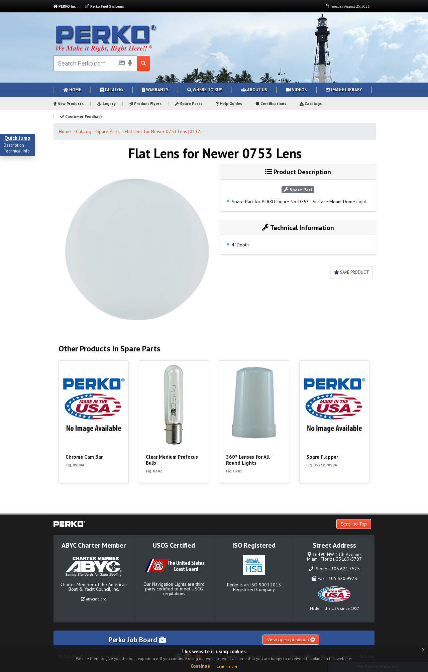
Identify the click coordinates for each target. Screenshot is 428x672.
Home (74, 90)
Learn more (227, 666)
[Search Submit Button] (143, 63)
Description (14, 145)
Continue (200, 666)
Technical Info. (17, 151)
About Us (256, 90)
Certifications (272, 103)
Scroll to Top (354, 524)
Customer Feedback (83, 116)
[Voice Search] (130, 63)
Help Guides (230, 103)
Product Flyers (147, 103)
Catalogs (313, 103)
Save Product (354, 272)
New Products (70, 103)
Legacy (109, 103)
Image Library (346, 90)
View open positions (288, 639)
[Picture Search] (120, 64)
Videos (299, 90)
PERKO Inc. (67, 6)
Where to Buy (207, 90)
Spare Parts (190, 103)
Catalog (113, 90)
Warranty (157, 90)
